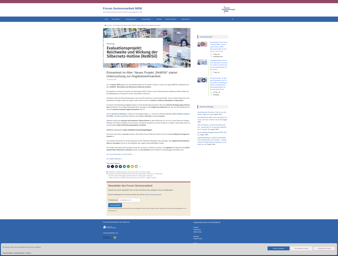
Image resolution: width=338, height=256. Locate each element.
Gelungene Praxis (130, 19)
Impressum (28, 253)
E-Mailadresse (113, 200)
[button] (108, 166)
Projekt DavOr (185, 19)
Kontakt (195, 227)
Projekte (148, 172)
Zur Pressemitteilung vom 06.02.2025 (119, 154)
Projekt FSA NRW (170, 19)
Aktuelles (159, 19)
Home (106, 19)
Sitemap (196, 236)
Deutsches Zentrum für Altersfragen (136, 173)
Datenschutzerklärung (8, 253)
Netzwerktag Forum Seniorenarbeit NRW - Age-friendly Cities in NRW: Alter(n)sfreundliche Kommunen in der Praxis (219, 46)
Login (195, 243)
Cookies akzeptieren (278, 248)
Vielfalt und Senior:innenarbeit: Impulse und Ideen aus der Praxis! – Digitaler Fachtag (132, 177)
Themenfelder (116, 19)
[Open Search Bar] (232, 19)
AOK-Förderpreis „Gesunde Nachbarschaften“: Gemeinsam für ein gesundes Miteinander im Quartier (212, 127)
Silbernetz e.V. (151, 173)
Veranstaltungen (146, 19)
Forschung (142, 172)
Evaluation (111, 173)
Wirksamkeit (159, 173)
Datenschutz (197, 232)
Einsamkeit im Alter (133, 172)
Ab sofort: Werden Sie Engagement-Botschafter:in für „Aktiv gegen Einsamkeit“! (131, 175)
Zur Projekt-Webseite (114, 159)
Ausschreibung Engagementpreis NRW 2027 (212, 132)
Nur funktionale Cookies (301, 248)
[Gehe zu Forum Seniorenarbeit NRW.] (105, 25)
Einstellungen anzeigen (324, 248)
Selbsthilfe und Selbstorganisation (118, 172)
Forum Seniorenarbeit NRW (122, 8)
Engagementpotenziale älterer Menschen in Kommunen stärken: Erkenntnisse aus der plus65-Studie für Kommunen (219, 65)
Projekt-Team (197, 238)
